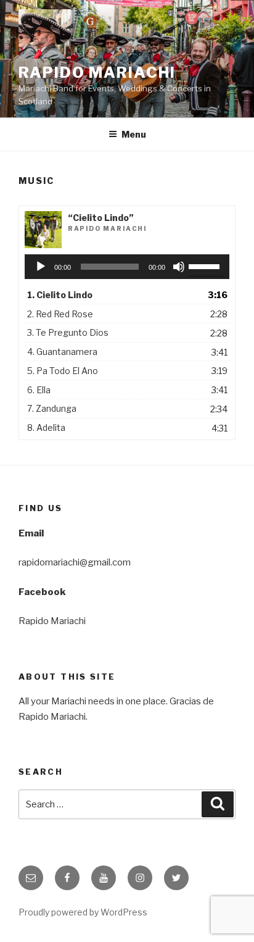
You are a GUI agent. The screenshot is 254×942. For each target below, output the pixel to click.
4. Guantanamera (62, 351)
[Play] (41, 267)
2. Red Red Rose (60, 314)
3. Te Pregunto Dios (68, 332)
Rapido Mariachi (97, 72)
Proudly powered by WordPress (82, 912)
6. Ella (39, 390)
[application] (127, 266)
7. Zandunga (51, 408)
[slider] (206, 265)
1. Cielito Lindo (59, 295)
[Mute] (179, 267)
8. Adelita (46, 427)
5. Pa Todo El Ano (62, 370)
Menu (133, 134)
